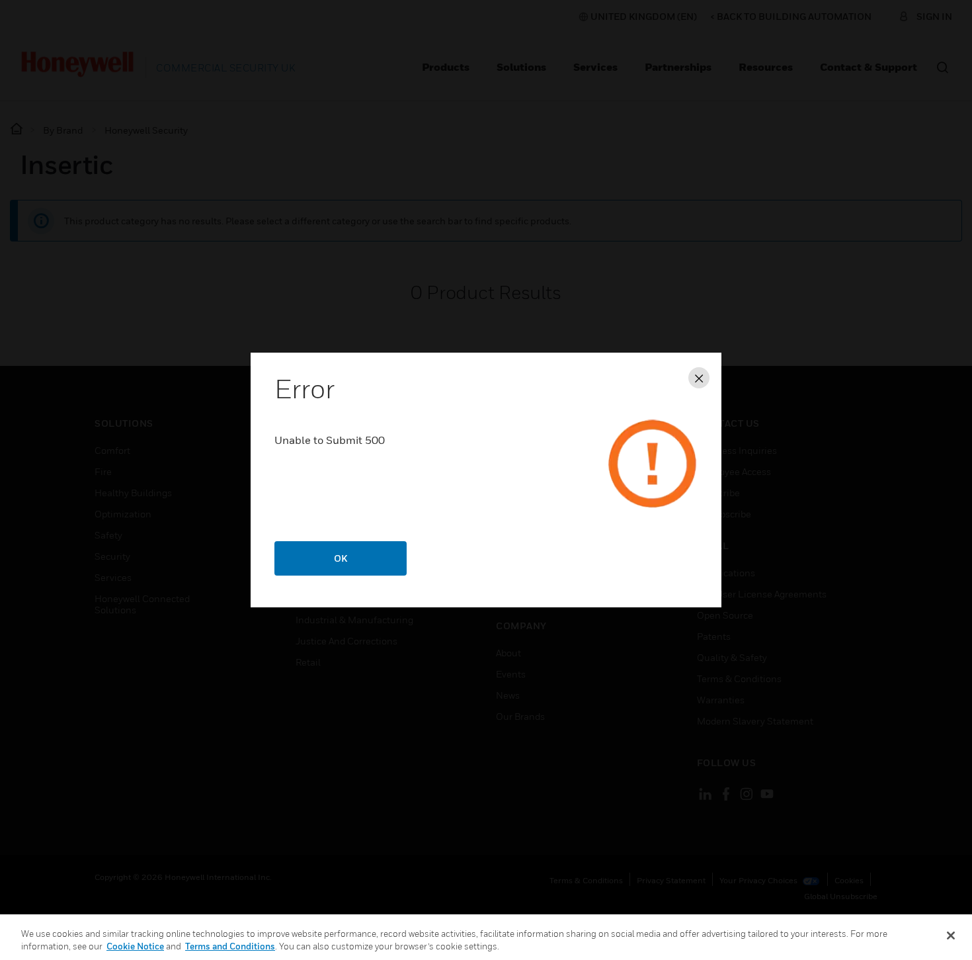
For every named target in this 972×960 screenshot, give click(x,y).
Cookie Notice (135, 946)
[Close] (950, 935)
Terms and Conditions (230, 946)
